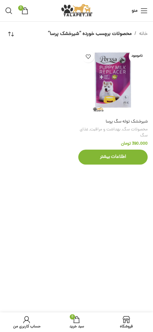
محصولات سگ (135, 129)
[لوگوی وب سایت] (77, 11)
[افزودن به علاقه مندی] (88, 56)
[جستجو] (9, 11)
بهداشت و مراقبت (105, 129)
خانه (143, 34)
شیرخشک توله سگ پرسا (127, 121)
